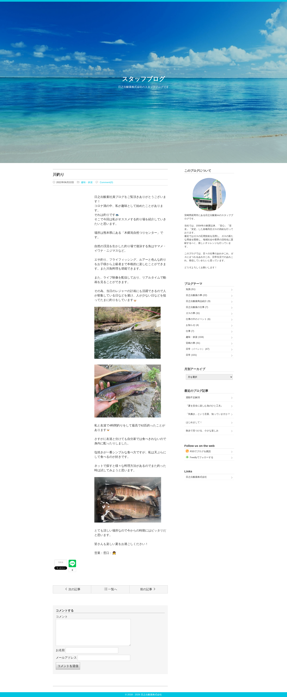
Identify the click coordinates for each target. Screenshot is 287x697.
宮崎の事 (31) (193, 343)
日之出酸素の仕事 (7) (197, 307)
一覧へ (112, 589)
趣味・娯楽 (87, 182)
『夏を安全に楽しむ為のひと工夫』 (204, 405)
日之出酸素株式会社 (196, 477)
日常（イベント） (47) (197, 349)
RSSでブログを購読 (200, 451)
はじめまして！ (194, 422)
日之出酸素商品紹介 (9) (198, 301)
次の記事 (74, 589)
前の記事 (146, 589)
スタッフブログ (143, 78)
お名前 (60, 650)
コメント (62, 616)
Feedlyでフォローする (201, 457)
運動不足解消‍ (193, 397)
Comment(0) (106, 182)
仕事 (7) (190, 331)
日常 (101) (191, 355)
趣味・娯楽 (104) (195, 337)
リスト (61, 562)
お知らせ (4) (192, 325)
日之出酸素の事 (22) (196, 295)
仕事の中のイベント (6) (198, 319)
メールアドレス (66, 657)
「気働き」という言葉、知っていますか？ (208, 414)
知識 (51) (190, 289)
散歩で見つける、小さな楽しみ (202, 430)
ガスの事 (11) (193, 313)
